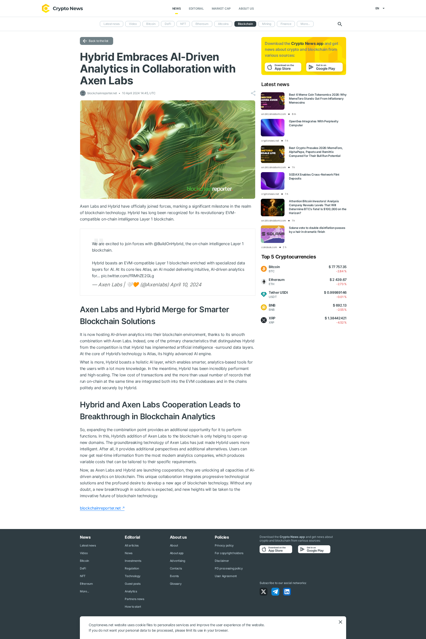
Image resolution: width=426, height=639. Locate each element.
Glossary (176, 583)
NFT (183, 24)
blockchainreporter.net (100, 508)
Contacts (176, 568)
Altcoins (223, 24)
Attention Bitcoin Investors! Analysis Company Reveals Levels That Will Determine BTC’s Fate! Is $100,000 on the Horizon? (317, 207)
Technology (132, 576)
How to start (133, 606)
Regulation (132, 568)
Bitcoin (150, 24)
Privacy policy (224, 545)
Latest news (112, 24)
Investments (133, 561)
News (176, 8)
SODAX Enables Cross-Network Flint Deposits (314, 176)
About (174, 545)
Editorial (196, 8)
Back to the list (98, 41)
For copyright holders (229, 553)
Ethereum (202, 24)
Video (133, 24)
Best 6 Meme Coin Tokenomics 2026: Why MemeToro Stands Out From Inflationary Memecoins (318, 98)
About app (176, 553)
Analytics (131, 591)
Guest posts (132, 583)
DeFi (168, 24)
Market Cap (221, 8)
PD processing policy (229, 568)
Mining (266, 24)
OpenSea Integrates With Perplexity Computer (313, 123)
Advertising (177, 561)
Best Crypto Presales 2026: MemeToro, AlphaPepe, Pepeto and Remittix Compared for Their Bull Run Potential (316, 152)
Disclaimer (222, 561)
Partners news (134, 599)
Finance (286, 24)
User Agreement (226, 576)
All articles (132, 545)
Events (174, 576)
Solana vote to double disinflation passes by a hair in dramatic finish (317, 230)
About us (246, 8)
